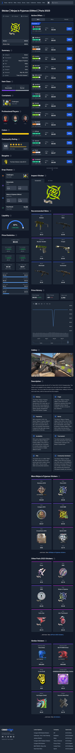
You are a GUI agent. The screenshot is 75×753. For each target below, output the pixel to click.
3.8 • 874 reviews (36, 116)
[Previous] (33, 364)
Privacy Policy (57, 743)
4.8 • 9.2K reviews (36, 135)
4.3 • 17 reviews (36, 145)
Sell (52, 19)
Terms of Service (58, 740)
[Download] (34, 374)
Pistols (5, 2)
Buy (38, 19)
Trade (66, 19)
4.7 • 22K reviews (36, 98)
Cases (28, 2)
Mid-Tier (10, 2)
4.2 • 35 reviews (36, 60)
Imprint (55, 748)
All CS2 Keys (68, 740)
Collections (33, 2)
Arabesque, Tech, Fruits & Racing (42, 735)
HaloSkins (37, 84)
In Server (16, 16)
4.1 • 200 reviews (36, 79)
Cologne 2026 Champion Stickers (42, 740)
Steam (36, 150)
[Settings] (48, 2)
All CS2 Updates (69, 748)
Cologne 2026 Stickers (39, 743)
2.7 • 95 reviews (36, 51)
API (54, 732)
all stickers (57, 717)
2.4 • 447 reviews (36, 126)
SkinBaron (37, 37)
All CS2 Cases (68, 738)
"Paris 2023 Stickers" (22, 75)
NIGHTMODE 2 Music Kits (40, 746)
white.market (38, 75)
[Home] (3, 3)
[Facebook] (8, 736)
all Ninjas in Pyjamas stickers (57, 552)
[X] (6, 736)
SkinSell (36, 103)
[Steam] (14, 736)
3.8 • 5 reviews (36, 107)
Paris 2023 (25, 58)
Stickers (39, 2)
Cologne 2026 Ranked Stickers (41, 732)
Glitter (26, 63)
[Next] (71, 364)
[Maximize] (71, 185)
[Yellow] (15, 134)
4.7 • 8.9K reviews (37, 31)
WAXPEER (37, 122)
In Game (7, 16)
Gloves (23, 2)
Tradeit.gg (37, 94)
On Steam (25, 16)
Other (43, 2)
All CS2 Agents (69, 743)
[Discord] (3, 736)
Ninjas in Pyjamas (23, 60)
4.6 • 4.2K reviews (36, 41)
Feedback (56, 735)
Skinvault (36, 65)
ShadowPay (37, 112)
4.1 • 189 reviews (36, 69)
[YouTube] (11, 736)
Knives (19, 2)
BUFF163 (36, 47)
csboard (36, 140)
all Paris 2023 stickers (56, 634)
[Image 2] (53, 375)
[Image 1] (51, 375)
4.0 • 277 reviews (36, 88)
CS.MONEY (38, 27)
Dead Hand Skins (38, 748)
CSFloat (36, 131)
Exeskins (36, 56)
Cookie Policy (57, 746)
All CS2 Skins (68, 732)
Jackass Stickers (38, 738)
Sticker (26, 55)
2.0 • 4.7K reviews (36, 154)
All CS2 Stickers (69, 735)
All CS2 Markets (69, 746)
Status (55, 738)
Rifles (15, 2)
